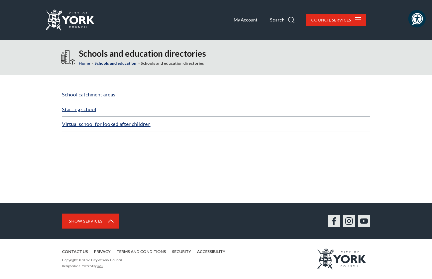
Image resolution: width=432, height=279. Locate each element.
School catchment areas (88, 94)
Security (181, 251)
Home (84, 63)
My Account (246, 19)
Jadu (100, 266)
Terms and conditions (141, 251)
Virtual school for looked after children (106, 124)
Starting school (79, 109)
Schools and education (115, 63)
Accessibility (211, 251)
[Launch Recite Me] (417, 18)
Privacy (102, 251)
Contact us (75, 251)
